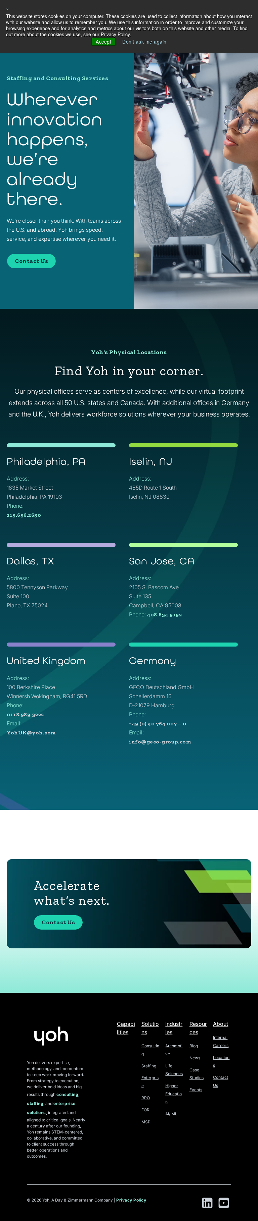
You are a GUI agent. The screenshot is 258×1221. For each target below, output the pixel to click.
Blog (193, 1045)
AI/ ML (171, 1113)
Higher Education (173, 1093)
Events (195, 1089)
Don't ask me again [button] (144, 41)
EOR (145, 1109)
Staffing (148, 1065)
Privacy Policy (131, 1200)
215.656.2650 (24, 515)
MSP (145, 1121)
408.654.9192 (164, 614)
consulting (67, 1094)
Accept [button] (103, 41)
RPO (145, 1097)
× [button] (7, 8)
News (194, 1057)
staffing (35, 1103)
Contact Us (31, 261)
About (220, 1023)
